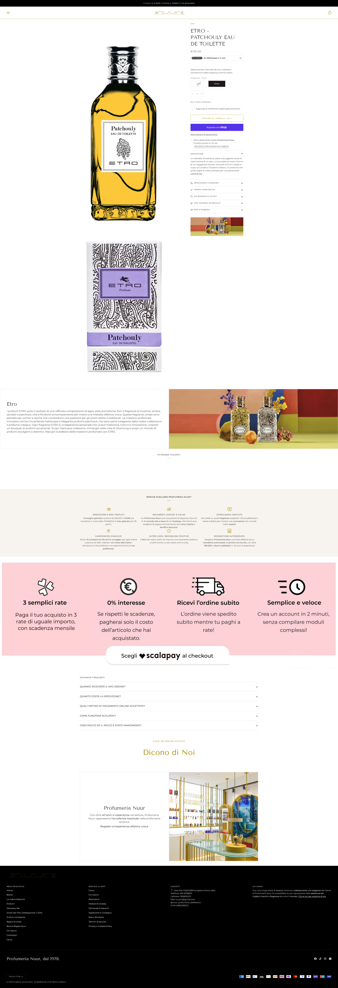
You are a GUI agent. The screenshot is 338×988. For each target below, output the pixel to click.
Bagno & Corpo (14, 921)
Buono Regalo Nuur (16, 926)
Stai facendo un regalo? (207, 203)
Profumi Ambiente (16, 917)
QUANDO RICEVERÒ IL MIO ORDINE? (102, 686)
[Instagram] (325, 959)
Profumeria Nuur (18, 982)
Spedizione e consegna (206, 183)
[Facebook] (315, 959)
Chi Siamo (12, 930)
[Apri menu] (11, 13)
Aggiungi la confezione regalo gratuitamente (218, 108)
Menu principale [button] (15, 886)
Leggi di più (196, 173)
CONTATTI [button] (175, 886)
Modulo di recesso (97, 903)
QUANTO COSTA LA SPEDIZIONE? (100, 696)
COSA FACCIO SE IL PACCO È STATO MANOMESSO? (110, 725)
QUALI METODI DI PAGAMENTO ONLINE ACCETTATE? (112, 706)
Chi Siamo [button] (258, 886)
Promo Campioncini (204, 190)
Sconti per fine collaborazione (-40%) (24, 912)
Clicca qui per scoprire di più (312, 896)
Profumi (11, 903)
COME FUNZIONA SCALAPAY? (98, 715)
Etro (193, 23)
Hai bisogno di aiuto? (205, 196)
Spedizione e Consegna (100, 912)
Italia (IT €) (15, 976)
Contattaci (12, 935)
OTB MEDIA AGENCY (56, 982)
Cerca (9, 939)
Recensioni (94, 899)
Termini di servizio (97, 921)
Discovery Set (13, 908)
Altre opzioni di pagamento (204, 134)
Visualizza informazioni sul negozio (211, 146)
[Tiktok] (320, 959)
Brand (10, 895)
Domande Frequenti (99, 908)
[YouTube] (330, 959)
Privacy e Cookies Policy (100, 926)
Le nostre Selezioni (16, 899)
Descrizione (197, 154)
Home (10, 890)
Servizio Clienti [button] (97, 886)
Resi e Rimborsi (202, 210)
